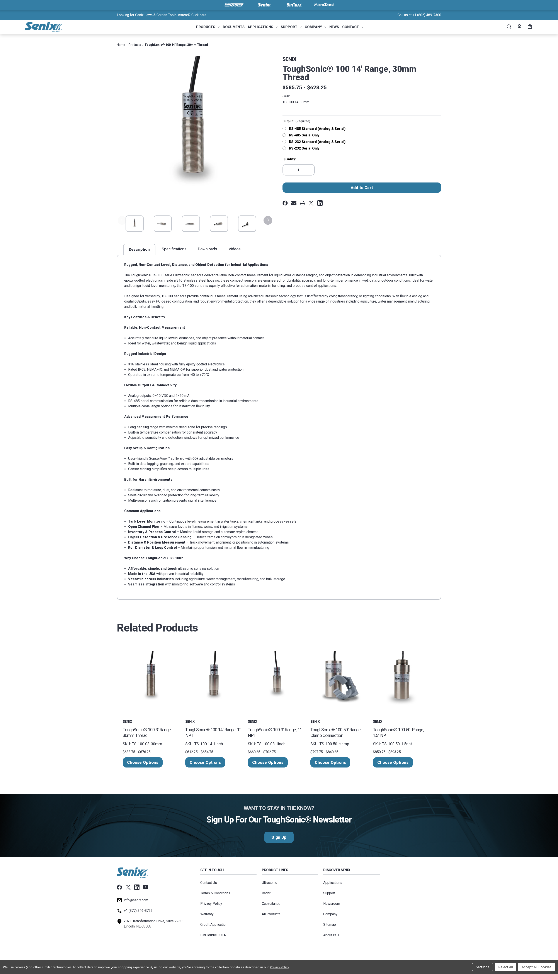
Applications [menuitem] (260, 27)
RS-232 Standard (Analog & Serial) (317, 142)
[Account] (519, 27)
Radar (266, 893)
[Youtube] (145, 887)
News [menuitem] (334, 27)
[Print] (302, 203)
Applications (332, 883)
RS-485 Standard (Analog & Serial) (317, 129)
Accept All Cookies (536, 967)
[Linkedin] (320, 203)
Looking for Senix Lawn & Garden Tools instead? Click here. (162, 15)
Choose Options (142, 762)
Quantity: (289, 159)
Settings (482, 967)
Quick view (151, 678)
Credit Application (213, 924)
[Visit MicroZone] (324, 5)
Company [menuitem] (313, 27)
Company (330, 914)
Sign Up (278, 837)
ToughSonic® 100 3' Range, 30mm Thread (147, 732)
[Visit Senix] (264, 5)
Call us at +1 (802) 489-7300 (419, 15)
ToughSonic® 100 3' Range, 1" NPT (274, 732)
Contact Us (208, 883)
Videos (235, 249)
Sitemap (329, 924)
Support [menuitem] (289, 27)
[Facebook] (285, 203)
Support (329, 893)
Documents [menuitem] (234, 27)
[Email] (293, 203)
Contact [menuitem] (350, 27)
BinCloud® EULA (213, 935)
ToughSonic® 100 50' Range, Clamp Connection (335, 732)
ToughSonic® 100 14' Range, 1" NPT (213, 732)
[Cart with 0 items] (529, 27)
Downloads (207, 249)
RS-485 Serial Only (304, 135)
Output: (296, 121)
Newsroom (331, 904)
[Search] (509, 27)
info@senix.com (136, 900)
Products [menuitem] (205, 27)
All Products (271, 914)
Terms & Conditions (215, 893)
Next (267, 220)
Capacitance (271, 904)
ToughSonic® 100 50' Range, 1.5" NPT (398, 732)
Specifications (174, 249)
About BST (331, 935)
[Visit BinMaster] (233, 5)
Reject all (505, 967)
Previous (122, 220)
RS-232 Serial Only (304, 148)
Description (139, 249)
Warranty (207, 914)
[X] (311, 203)
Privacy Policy (211, 904)
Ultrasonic (269, 883)
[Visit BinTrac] (294, 5)
